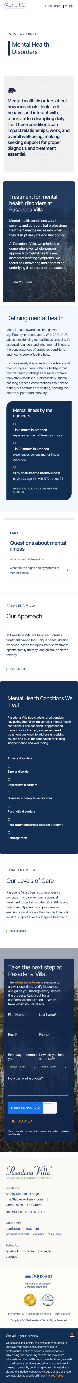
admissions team (27, 982)
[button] (72, 1334)
